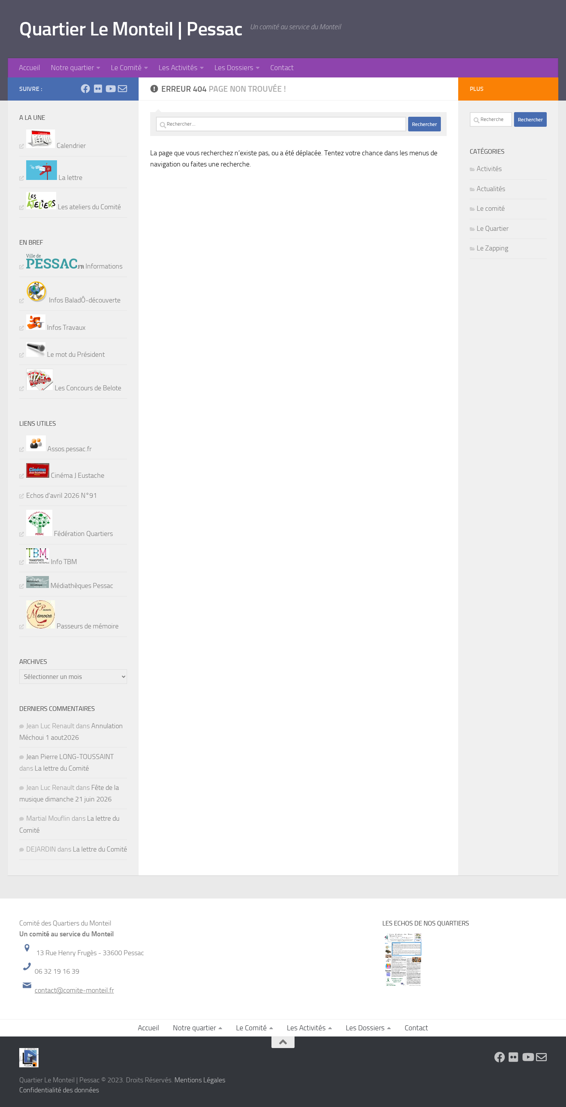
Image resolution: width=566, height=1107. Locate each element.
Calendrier (70, 145)
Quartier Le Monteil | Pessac (130, 28)
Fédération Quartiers (82, 533)
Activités (489, 169)
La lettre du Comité (62, 768)
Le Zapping (492, 248)
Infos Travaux (65, 327)
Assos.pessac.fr (69, 449)
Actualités (491, 189)
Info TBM (63, 562)
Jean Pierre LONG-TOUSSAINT (70, 757)
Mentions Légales (199, 1080)
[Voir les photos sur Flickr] (97, 88)
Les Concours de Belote (87, 388)
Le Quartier (493, 228)
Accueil (29, 67)
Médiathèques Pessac (81, 585)
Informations (103, 266)
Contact (282, 67)
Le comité (491, 208)
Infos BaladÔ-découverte (84, 300)
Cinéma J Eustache (76, 475)
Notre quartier (72, 67)
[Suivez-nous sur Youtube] (110, 88)
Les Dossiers (233, 67)
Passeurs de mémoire (87, 626)
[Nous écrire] (122, 88)
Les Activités (178, 67)
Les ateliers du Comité (88, 207)
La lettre (69, 177)
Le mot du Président (75, 354)
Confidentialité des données (59, 1090)
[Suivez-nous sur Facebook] (85, 88)
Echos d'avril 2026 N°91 (61, 495)
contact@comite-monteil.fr (74, 990)
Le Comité (126, 67)
